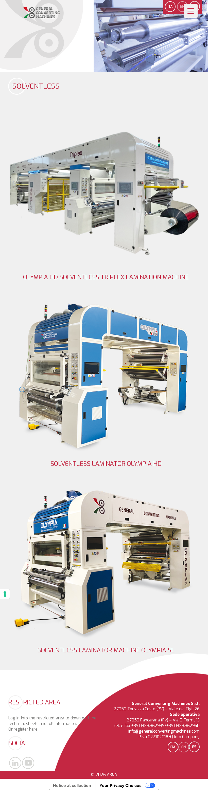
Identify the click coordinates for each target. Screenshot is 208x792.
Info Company (187, 736)
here (33, 729)
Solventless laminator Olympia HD (106, 464)
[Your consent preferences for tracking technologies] (5, 594)
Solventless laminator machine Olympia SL (106, 650)
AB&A (112, 774)
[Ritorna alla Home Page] (41, 17)
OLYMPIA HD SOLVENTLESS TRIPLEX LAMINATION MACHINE (106, 277)
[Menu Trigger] (191, 11)
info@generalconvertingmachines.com (164, 731)
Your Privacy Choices (120, 785)
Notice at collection (72, 785)
